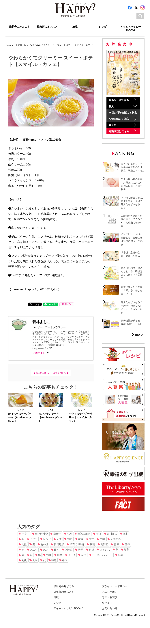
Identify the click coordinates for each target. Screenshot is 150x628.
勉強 (48, 555)
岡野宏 (104, 544)
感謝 (45, 549)
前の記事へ (42, 372)
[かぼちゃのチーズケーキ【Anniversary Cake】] (20, 399)
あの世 (44, 544)
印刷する (66, 304)
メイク (71, 555)
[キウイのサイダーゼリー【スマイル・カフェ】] (81, 399)
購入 (111, 106)
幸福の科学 (41, 533)
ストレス (104, 549)
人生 (59, 539)
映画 (92, 544)
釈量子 (57, 533)
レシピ (103, 26)
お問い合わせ (109, 608)
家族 (80, 539)
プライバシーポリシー (115, 586)
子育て (25, 533)
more (138, 334)
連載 (75, 26)
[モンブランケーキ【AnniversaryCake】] (51, 399)
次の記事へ (60, 372)
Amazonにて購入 (119, 118)
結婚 (91, 549)
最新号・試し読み (119, 100)
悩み (69, 533)
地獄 (24, 544)
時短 (54, 560)
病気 (69, 539)
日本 (56, 549)
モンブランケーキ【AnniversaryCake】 (50, 417)
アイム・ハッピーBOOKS (130, 28)
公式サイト (38, 352)
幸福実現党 (83, 533)
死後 (24, 560)
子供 (98, 533)
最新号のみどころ (19, 26)
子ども (33, 539)
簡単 (59, 555)
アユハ (33, 549)
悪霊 (83, 555)
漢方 (120, 555)
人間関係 (115, 539)
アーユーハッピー (101, 555)
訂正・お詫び (109, 597)
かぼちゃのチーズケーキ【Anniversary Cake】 (19, 417)
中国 (64, 560)
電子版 (113, 125)
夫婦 (102, 539)
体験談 (68, 549)
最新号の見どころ (64, 586)
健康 (116, 544)
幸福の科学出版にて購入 (123, 112)
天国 (80, 549)
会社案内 (107, 602)
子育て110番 (76, 544)
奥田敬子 (58, 544)
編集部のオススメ (47, 26)
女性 (91, 539)
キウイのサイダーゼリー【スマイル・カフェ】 (80, 417)
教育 (126, 549)
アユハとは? (109, 591)
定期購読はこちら (119, 131)
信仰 (127, 544)
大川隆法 (111, 533)
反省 (35, 560)
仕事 (125, 533)
